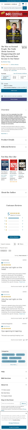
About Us (4, 385)
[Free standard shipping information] (26, 87)
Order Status (6, 393)
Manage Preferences (14, 423)
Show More (13, 364)
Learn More (14, 70)
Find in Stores (14, 99)
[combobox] (21, 255)
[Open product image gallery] (14, 31)
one (10, 250)
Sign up (24, 403)
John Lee (21, 175)
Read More (3, 133)
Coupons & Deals (7, 396)
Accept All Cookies (14, 427)
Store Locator (6, 390)
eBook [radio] (14, 77)
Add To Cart (14, 90)
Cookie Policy (16, 420)
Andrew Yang (6, 61)
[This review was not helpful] (26, 286)
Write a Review (15, 64)
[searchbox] (6, 244)
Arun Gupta (4, 175)
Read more (22, 282)
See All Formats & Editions (20, 73)
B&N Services (6, 378)
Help (3, 372)
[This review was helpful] (23, 286)
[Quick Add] (7, 168)
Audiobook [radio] (23, 77)
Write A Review (14, 237)
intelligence (4, 250)
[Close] (26, 413)
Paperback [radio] (6, 77)
